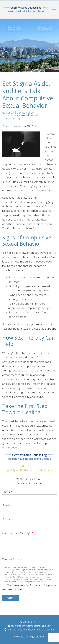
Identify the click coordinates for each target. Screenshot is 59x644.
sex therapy (12, 118)
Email (7, 505)
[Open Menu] (54, 9)
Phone (6, 519)
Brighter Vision (37, 636)
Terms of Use (12, 559)
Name (7, 491)
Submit (11, 597)
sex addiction (25, 112)
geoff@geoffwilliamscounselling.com (29, 470)
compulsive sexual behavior (23, 115)
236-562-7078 (29, 465)
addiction (8, 112)
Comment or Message (18, 533)
